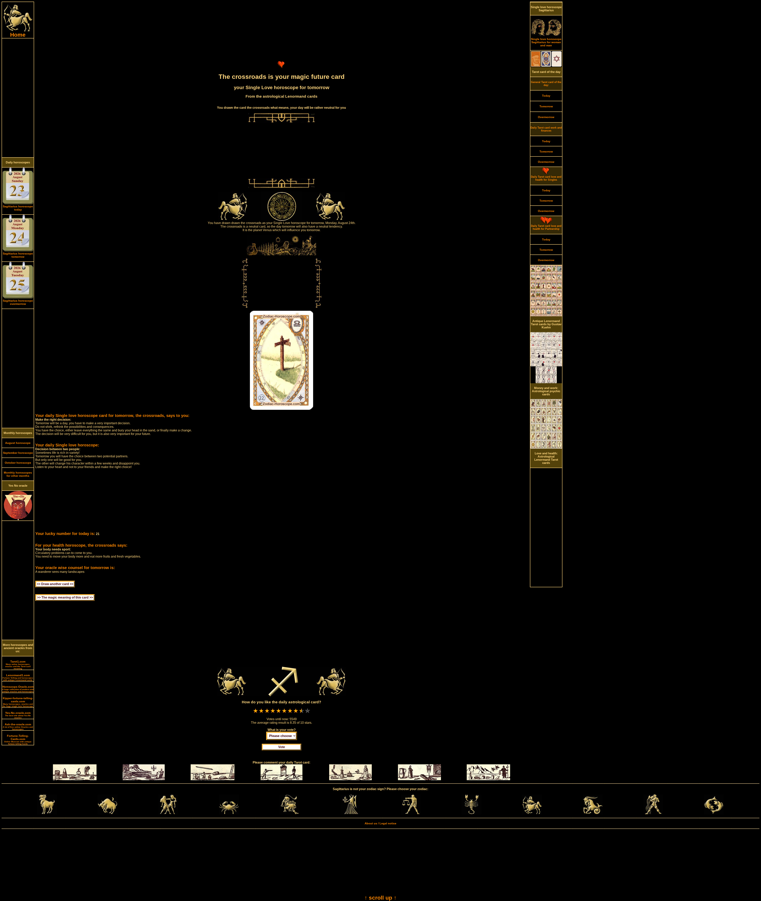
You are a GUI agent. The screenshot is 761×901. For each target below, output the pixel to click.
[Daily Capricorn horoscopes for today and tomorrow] (593, 813)
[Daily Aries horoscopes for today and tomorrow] (47, 813)
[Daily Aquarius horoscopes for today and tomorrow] (653, 813)
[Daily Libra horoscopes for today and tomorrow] (411, 813)
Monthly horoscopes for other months (18, 474)
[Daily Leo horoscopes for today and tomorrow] (289, 813)
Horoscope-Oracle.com (17, 689)
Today (546, 95)
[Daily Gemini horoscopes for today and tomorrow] (168, 813)
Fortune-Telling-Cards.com (18, 739)
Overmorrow (546, 117)
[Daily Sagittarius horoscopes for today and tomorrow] (532, 813)
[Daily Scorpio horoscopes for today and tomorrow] (471, 813)
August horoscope (18, 442)
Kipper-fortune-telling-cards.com (18, 702)
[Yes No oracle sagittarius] (18, 519)
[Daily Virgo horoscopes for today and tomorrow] (350, 813)
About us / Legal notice (380, 823)
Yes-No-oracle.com (18, 715)
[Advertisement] (18, 97)
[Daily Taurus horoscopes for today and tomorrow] (108, 813)
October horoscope (18, 462)
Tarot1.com (18, 665)
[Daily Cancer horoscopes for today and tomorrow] (229, 813)
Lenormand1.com (18, 677)
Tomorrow (546, 106)
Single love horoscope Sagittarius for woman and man (546, 42)
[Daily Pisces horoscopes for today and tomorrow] (714, 813)
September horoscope (18, 452)
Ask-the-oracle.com (18, 726)
